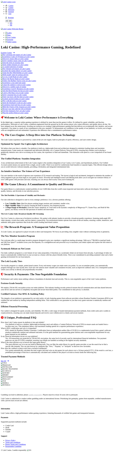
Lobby (9, 33)
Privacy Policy (10, 440)
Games (10, 8)
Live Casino (11, 37)
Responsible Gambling (13, 446)
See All (3, 361)
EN (10, 21)
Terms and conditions (12, 442)
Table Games (11, 42)
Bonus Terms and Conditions (15, 444)
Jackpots (10, 40)
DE (11, 25)
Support (11, 12)
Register (11, 18)
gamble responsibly (35, 395)
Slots (9, 35)
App (9, 14)
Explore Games (6, 53)
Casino (10, 6)
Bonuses (11, 10)
